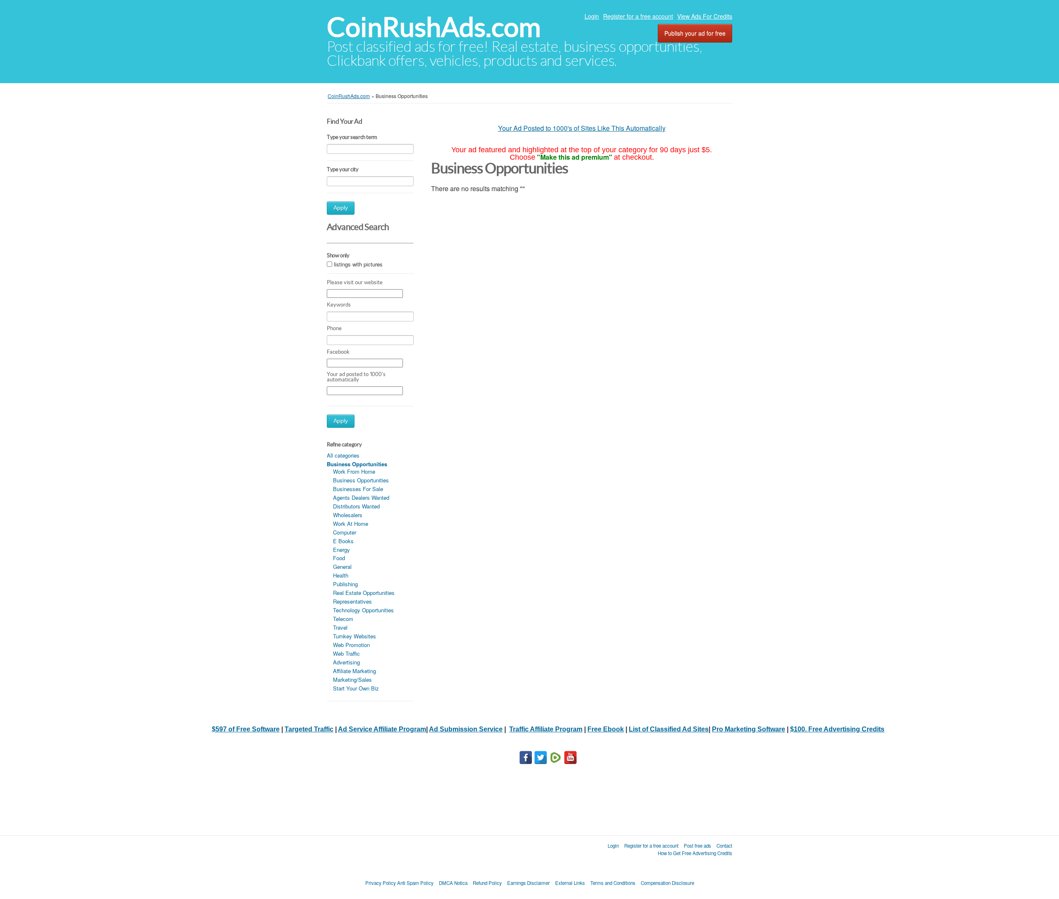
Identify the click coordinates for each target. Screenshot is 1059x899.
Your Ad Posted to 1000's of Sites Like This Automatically (582, 128)
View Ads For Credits (704, 16)
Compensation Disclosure (667, 883)
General (342, 567)
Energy (341, 550)
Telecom (343, 619)
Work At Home (350, 523)
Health (340, 575)
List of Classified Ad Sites (669, 729)
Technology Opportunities (363, 610)
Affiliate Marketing (354, 671)
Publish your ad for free (695, 33)
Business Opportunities (361, 480)
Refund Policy (487, 883)
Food (339, 558)
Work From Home (354, 471)
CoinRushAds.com (434, 27)
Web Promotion (351, 645)
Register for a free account (638, 16)
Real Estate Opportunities (364, 593)
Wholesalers (347, 515)
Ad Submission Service (466, 729)
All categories (343, 455)
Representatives (352, 601)
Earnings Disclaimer (528, 883)
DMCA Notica (453, 883)
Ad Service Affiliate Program (382, 729)
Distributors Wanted (356, 506)
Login (592, 16)
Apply (340, 208)
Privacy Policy (380, 883)
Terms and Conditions (612, 883)
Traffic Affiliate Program (545, 729)
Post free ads (697, 845)
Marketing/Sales (352, 679)
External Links (570, 883)
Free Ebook (605, 729)
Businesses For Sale (358, 489)
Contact (724, 845)
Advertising (346, 662)
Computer (344, 532)
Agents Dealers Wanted (361, 497)
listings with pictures (358, 264)
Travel (340, 627)
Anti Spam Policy (415, 883)
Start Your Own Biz (356, 688)
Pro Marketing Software (748, 729)
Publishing (345, 584)
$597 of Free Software (246, 729)
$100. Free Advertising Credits (837, 729)
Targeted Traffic (309, 729)
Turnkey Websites (354, 636)
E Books (343, 541)
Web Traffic (346, 653)
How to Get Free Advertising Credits (695, 853)
